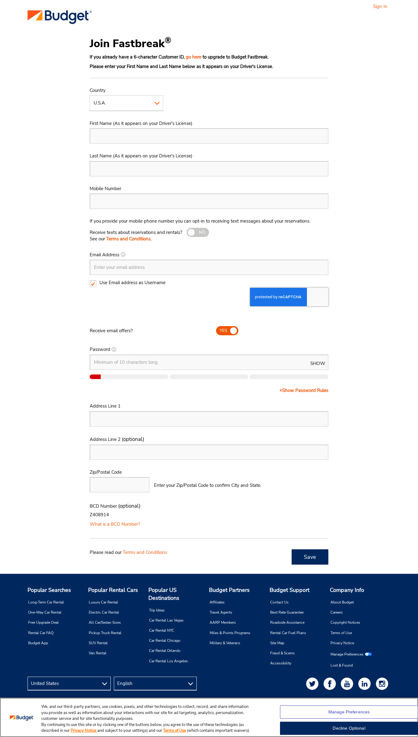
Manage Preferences (347, 654)
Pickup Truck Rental (105, 632)
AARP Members (223, 622)
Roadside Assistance (287, 622)
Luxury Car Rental (103, 602)
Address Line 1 (105, 406)
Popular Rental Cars (113, 590)
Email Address (104, 255)
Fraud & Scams (282, 653)
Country (98, 90)
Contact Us (279, 602)
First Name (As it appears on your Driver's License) (141, 123)
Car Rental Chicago (165, 640)
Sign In (380, 6)
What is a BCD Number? (115, 524)
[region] (209, 717)
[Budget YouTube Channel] (348, 683)
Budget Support (289, 590)
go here (193, 57)
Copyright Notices (345, 622)
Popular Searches (49, 590)
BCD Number (115, 506)
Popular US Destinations (163, 594)
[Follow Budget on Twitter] (313, 683)
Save (310, 557)
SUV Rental (98, 643)
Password (100, 349)
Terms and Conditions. (128, 239)
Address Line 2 (117, 439)
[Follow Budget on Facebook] (330, 683)
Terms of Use (341, 632)
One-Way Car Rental (45, 612)
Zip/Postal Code (106, 472)
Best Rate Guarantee (287, 612)
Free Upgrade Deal (43, 622)
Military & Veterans (225, 643)
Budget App (38, 643)
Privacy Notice (342, 643)
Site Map (277, 643)
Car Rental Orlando (165, 650)
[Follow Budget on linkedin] (365, 683)
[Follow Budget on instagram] (383, 683)
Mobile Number (105, 189)
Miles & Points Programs (230, 632)
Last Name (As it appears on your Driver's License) (141, 156)
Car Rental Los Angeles (168, 661)
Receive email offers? (111, 331)
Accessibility (280, 663)
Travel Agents (221, 612)
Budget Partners (229, 590)
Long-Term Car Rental (46, 602)
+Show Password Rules (303, 390)
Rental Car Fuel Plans (288, 632)
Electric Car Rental (104, 612)
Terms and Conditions (145, 552)
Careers (336, 612)
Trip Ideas (157, 610)
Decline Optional (349, 728)
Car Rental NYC (161, 630)
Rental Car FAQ (41, 632)
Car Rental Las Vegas (166, 620)
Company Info (347, 590)
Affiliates (217, 602)
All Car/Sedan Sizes (105, 622)
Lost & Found (341, 665)
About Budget (342, 602)
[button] (123, 255)
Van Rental (97, 653)
